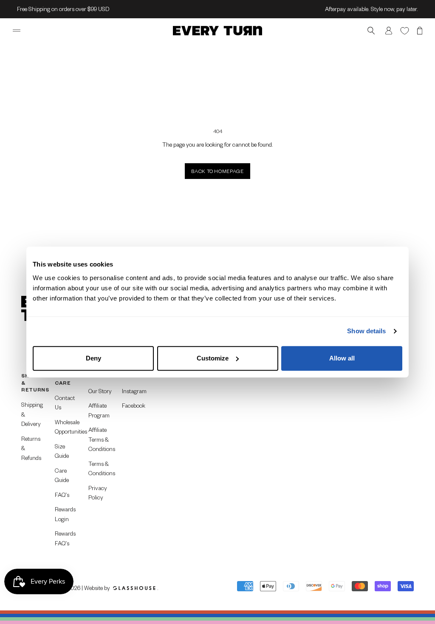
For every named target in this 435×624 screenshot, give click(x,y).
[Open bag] (419, 31)
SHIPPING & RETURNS (33, 382)
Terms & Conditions (100, 468)
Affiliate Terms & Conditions (100, 439)
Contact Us (65, 402)
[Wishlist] (404, 30)
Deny (93, 358)
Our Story (100, 390)
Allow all (342, 358)
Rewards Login (65, 513)
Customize (213, 358)
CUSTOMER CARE (66, 379)
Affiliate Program (99, 410)
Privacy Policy (97, 492)
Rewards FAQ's (65, 538)
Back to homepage (217, 171)
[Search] (371, 31)
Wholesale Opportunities (66, 426)
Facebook (133, 405)
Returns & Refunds (31, 448)
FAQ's (62, 494)
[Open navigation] (16, 31)
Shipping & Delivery (32, 414)
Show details (366, 331)
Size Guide (62, 450)
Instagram (133, 390)
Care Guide (62, 475)
